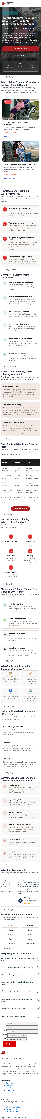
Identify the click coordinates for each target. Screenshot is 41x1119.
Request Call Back (20, 509)
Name (4, 1023)
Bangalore (30, 926)
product (5, 1034)
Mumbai (30, 934)
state (4, 1038)
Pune (10, 939)
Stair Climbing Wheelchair (13, 727)
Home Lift (6, 759)
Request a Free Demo (20, 48)
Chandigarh (10, 943)
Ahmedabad (30, 943)
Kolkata (10, 934)
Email (4, 1026)
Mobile (5, 1030)
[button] (37, 3)
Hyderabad (10, 930)
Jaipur (30, 939)
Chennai (30, 930)
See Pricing (20, 55)
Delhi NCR (10, 926)
